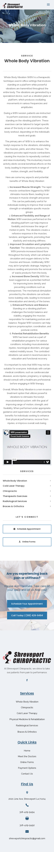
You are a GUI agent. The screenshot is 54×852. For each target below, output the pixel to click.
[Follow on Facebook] (27, 680)
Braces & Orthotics (13, 506)
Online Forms (28, 541)
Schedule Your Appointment (27, 603)
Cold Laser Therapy (14, 485)
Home (27, 750)
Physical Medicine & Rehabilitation (27, 719)
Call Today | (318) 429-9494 (27, 615)
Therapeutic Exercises (15, 496)
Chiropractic (10, 491)
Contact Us (27, 773)
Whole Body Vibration (15, 480)
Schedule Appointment (29, 529)
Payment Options (27, 768)
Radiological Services (15, 501)
